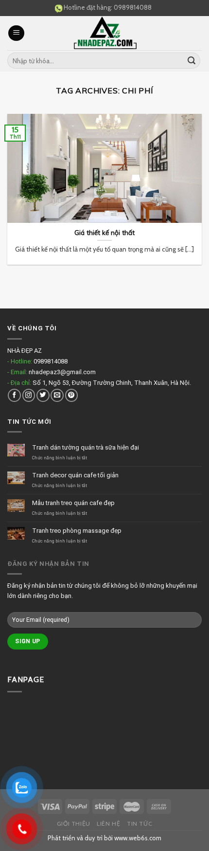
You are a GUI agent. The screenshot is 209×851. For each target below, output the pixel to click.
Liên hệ (108, 823)
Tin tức (139, 823)
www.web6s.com (137, 838)
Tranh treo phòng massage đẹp (77, 530)
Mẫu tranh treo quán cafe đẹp (73, 503)
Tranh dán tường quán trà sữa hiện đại (85, 447)
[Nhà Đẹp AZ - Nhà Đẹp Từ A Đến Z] (105, 33)
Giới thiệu (73, 823)
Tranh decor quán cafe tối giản (75, 475)
